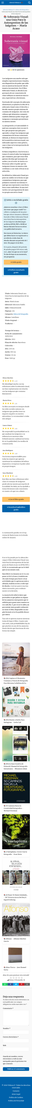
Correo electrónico (11, 1037)
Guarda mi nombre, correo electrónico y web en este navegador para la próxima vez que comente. (14, 1060)
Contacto (16, 1091)
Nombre (6, 1028)
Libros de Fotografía (22, 9)
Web (4, 1045)
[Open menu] (2, 2)
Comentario (8, 1008)
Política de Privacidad (16, 1101)
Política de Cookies (16, 1097)
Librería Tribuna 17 (8, 9)
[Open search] (29, 2)
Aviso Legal (16, 1094)
